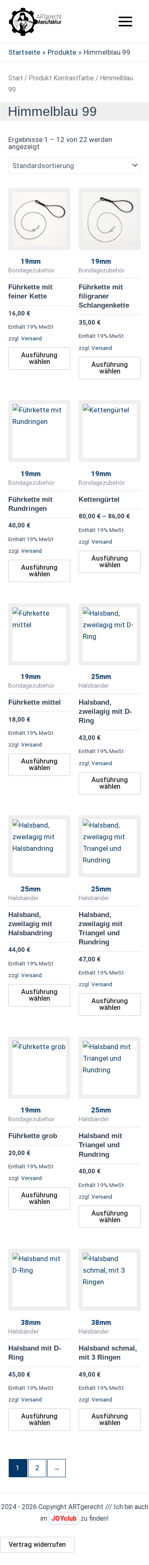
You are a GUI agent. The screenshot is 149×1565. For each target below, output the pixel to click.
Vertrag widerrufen (37, 1544)
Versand (31, 338)
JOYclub (64, 1518)
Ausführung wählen (39, 358)
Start (15, 78)
